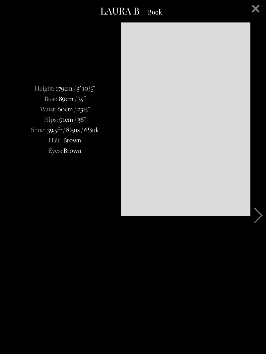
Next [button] (258, 215)
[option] (133, 119)
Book (155, 12)
